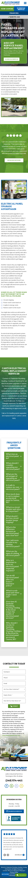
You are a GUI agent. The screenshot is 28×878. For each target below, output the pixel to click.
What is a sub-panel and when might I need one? (12, 594)
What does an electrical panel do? (12, 456)
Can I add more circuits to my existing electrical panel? (13, 543)
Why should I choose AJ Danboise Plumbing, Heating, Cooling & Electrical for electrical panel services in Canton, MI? (13, 631)
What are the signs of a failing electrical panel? (13, 553)
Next (8, 855)
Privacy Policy (14, 872)
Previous (4, 855)
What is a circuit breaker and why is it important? (13, 509)
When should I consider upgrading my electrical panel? (13, 466)
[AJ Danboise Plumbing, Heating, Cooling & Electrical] (10, 3)
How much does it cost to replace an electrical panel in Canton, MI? (13, 498)
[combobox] (14, 689)
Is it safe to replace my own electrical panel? (13, 487)
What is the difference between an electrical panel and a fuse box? (12, 531)
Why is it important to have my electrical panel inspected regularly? (12, 565)
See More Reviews (14, 160)
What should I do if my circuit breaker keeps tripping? (12, 519)
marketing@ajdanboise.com (11, 735)
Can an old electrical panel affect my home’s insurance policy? (12, 580)
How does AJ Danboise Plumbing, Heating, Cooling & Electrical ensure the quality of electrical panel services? (13, 610)
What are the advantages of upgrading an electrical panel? (13, 477)
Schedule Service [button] (11, 59)
